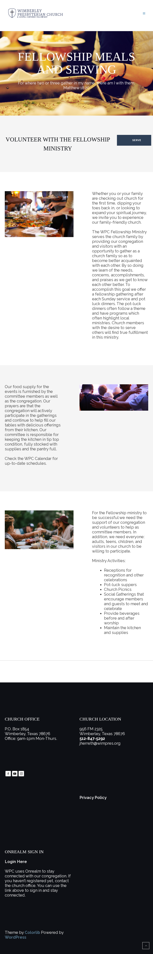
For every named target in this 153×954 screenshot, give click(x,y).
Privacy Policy (93, 797)
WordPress (15, 937)
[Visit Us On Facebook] (8, 773)
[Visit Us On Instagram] (21, 773)
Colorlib (32, 932)
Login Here (16, 861)
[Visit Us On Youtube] (14, 773)
